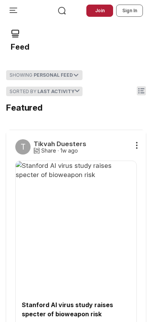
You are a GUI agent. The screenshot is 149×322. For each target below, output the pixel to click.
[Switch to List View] (141, 90)
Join (100, 10)
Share (48, 151)
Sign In (129, 10)
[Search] (62, 11)
